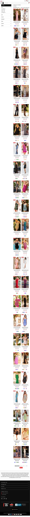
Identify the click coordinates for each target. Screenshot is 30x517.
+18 (27, 197)
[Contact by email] (27, 0)
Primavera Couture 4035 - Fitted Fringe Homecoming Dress (17, 251)
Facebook (1, 498)
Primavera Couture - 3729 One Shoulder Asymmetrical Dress (17, 60)
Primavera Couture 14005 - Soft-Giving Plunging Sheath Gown (17, 327)
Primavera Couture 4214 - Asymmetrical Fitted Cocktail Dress (17, 213)
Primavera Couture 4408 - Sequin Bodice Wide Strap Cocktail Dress (25, 441)
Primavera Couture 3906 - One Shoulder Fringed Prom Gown (25, 117)
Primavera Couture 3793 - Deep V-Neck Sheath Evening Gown (17, 22)
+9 (27, 216)
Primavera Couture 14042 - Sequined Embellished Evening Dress (25, 232)
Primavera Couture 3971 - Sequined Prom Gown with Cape (25, 365)
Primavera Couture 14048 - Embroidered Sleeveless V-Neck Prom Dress (17, 289)
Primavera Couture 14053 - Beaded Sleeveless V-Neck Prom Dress (25, 79)
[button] (17, 466)
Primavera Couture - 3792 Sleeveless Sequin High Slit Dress (17, 155)
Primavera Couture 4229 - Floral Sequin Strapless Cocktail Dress (17, 41)
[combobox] (16, 3)
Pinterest (4, 498)
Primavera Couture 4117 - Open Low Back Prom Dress (17, 194)
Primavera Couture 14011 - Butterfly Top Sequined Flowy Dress (17, 365)
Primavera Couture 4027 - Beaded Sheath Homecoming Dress (25, 251)
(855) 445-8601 (4, 494)
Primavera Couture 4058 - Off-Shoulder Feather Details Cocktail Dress (17, 308)
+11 (19, 159)
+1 (27, 312)
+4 (27, 178)
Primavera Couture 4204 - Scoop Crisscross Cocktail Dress (25, 423)
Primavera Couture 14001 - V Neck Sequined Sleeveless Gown (17, 385)
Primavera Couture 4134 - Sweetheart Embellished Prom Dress (17, 174)
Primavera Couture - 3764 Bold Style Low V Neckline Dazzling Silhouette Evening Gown (17, 404)
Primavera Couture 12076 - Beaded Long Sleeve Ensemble (25, 60)
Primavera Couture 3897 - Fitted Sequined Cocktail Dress (25, 194)
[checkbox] (6, 8)
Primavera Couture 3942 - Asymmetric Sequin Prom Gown (17, 270)
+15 (27, 462)
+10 (19, 25)
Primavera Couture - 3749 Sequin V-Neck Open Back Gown (25, 270)
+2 (27, 121)
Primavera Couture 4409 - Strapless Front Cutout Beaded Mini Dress (17, 459)
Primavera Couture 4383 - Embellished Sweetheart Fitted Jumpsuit (17, 117)
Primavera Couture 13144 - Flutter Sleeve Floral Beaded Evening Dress (25, 98)
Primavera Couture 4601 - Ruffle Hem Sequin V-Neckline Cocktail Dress (17, 441)
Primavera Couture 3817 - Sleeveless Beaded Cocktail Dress (17, 232)
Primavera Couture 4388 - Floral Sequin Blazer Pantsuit (25, 22)
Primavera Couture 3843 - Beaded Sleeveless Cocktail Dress (17, 346)
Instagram (6, 498)
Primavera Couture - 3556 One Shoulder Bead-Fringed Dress (25, 174)
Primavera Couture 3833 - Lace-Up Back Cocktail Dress (25, 404)
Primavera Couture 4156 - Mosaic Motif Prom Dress (25, 459)
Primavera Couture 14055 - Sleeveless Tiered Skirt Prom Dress (25, 289)
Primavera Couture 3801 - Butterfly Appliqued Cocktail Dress (25, 385)
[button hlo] (14, 25)
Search (5, 3)
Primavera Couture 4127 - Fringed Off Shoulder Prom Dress (17, 98)
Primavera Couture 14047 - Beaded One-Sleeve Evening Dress (17, 79)
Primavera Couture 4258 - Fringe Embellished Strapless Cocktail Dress (25, 41)
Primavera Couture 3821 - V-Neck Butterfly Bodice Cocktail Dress (25, 346)
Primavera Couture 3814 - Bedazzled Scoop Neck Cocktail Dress (25, 327)
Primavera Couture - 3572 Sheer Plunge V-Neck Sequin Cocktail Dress (25, 213)
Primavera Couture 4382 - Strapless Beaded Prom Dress (17, 423)
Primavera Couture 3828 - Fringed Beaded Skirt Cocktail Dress (17, 136)
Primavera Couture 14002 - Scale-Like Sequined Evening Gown (25, 308)
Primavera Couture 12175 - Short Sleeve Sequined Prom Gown (25, 136)
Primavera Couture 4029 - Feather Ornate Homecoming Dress (25, 155)
